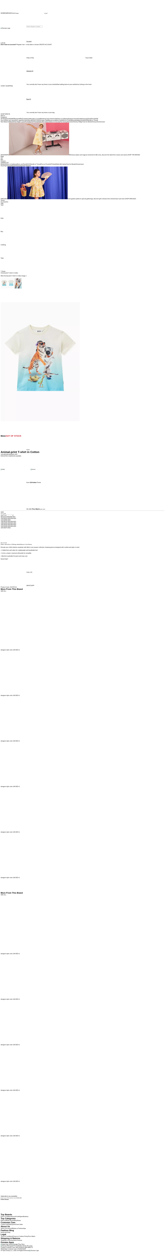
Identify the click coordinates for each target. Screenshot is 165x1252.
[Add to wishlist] (20, 537)
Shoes (19, 1220)
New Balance (5, 122)
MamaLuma (52, 120)
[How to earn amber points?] (13, 490)
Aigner (21, 1216)
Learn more (42, 509)
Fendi (79, 118)
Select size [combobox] (3, 515)
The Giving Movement (66, 122)
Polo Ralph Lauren (19, 122)
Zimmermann (101, 122)
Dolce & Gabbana (62, 118)
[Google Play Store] (18, 1244)
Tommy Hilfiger (78, 122)
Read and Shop (5, 1232)
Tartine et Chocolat (54, 122)
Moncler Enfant (66, 120)
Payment (13, 1224)
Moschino (81, 120)
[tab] (4, 283)
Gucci (2, 120)
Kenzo (14, 1216)
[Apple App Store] (6, 1244)
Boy (15, 1220)
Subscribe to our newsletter (9, 1196)
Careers (8, 1228)
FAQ (8, 1224)
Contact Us (4, 1224)
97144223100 (21, 1249)
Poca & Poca (45, 164)
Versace (94, 122)
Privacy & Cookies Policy (20, 1236)
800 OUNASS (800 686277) (24, 1247)
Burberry (43, 118)
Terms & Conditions (7, 1236)
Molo (3, 436)
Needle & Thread (92, 120)
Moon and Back (21, 164)
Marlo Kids (59, 120)
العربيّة (45, 13)
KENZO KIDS (36, 120)
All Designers (5, 118)
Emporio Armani (73, 118)
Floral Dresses (16, 165)
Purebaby (28, 122)
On (13, 122)
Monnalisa (74, 120)
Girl (2, 162)
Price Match (31, 1236)
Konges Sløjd (44, 120)
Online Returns (17, 1240)
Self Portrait (34, 122)
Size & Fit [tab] (10, 544)
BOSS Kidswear (25, 118)
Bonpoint (17, 118)
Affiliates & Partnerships (18, 1228)
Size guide (3, 513)
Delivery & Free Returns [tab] (26, 544)
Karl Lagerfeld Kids (21, 120)
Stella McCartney (43, 122)
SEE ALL (3, 591)
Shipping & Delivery (7, 1240)
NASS (85, 120)
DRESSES (4, 198)
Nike (10, 122)
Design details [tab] (16, 544)
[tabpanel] (82, 552)
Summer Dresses (25, 165)
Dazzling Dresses (6, 165)
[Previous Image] (13, 295)
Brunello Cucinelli (35, 118)
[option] (82, 517)
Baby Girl (6, 162)
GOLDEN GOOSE (92, 118)
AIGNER (11, 118)
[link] (45, 44)
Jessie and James (9, 120)
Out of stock (4, 543)
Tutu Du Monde (87, 122)
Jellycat (29, 120)
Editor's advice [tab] (4, 544)
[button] (3, 43)
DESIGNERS (5, 155)
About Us (3, 1228)
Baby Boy (9, 1220)
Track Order (19, 1224)
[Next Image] (13, 428)
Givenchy (84, 118)
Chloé (55, 118)
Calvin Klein (49, 118)
